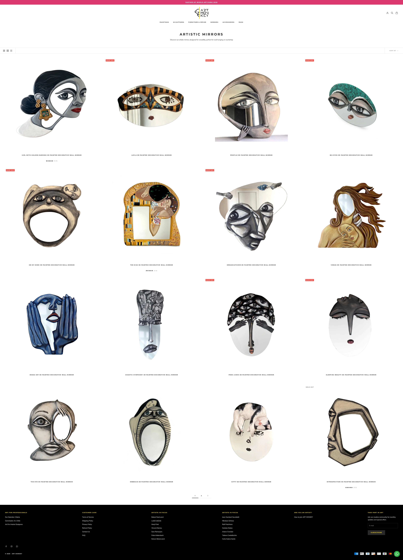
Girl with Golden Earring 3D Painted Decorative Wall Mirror (52, 155)
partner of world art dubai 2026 (201, 2)
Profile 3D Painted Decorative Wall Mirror (251, 155)
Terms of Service (88, 517)
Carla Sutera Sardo (228, 539)
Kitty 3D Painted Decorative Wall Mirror (251, 482)
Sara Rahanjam (156, 532)
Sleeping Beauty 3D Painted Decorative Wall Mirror (351, 375)
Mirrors (214, 22)
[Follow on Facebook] (6, 546)
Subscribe (376, 532)
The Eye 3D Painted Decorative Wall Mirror (52, 482)
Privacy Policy (87, 524)
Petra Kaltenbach (157, 535)
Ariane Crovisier (227, 532)
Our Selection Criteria (12, 517)
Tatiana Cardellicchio (229, 535)
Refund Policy (87, 528)
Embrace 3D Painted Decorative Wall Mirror (151, 482)
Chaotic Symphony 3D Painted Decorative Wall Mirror (151, 375)
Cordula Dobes (227, 528)
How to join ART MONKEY (303, 517)
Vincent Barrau (156, 528)
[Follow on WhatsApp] (17, 546)
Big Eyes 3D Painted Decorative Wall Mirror (351, 155)
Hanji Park (155, 524)
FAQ (83, 535)
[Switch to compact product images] (11, 51)
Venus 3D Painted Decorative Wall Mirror (351, 265)
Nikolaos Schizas (228, 521)
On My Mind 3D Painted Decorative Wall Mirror (52, 265)
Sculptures (178, 22)
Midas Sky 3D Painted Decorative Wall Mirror (52, 375)
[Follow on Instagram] (11, 546)
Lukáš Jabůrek (156, 521)
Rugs (241, 22)
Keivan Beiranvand (158, 539)
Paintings (164, 22)
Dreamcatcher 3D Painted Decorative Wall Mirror (251, 265)
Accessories (229, 22)
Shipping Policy (87, 521)
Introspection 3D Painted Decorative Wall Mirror (351, 482)
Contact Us (86, 532)
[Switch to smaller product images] (8, 51)
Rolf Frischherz (227, 524)
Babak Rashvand (157, 517)
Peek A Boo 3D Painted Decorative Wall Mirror (251, 375)
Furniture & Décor (197, 22)
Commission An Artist (12, 521)
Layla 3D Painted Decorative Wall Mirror (151, 155)
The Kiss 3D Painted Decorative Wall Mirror (151, 265)
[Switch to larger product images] (4, 51)
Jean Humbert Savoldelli (230, 517)
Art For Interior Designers (14, 524)
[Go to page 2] (208, 495)
